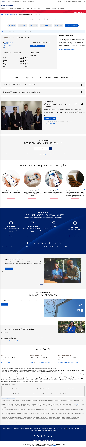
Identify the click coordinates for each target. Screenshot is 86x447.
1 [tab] (41, 285)
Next (83, 270)
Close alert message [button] (82, 31)
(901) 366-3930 (7, 45)
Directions (3, 362)
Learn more (11, 200)
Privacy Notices (54, 445)
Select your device (39, 149)
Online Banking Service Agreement (8, 398)
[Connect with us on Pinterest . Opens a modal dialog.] (44, 436)
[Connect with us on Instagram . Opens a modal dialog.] (38, 436)
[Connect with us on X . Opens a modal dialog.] (48, 436)
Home (2, 14)
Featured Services (22, 25)
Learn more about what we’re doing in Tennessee (11, 340)
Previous (2, 270)
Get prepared (54, 236)
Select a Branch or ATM (79, 12)
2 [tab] (44, 285)
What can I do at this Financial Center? (67, 49)
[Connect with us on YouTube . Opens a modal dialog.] (51, 436)
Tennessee (12, 14)
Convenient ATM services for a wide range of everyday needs (43, 92)
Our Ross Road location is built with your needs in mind (43, 84)
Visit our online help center (49, 123)
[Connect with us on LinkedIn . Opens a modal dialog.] (41, 436)
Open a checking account (32, 236)
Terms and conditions (43, 154)
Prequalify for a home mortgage (29, 246)
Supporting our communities (72, 25)
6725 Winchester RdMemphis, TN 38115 (8, 43)
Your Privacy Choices (73, 428)
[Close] (84, 444)
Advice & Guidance (33, 25)
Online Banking (68, 246)
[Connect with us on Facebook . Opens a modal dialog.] (34, 436)
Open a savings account (7, 246)
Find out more (8, 269)
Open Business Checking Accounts (51, 246)
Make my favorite (8, 47)
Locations (6, 14)
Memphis (17, 14)
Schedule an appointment (37, 46)
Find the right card (11, 236)
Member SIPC (76, 404)
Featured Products (58, 25)
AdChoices (63, 428)
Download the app (75, 236)
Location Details (11, 25)
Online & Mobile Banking (46, 25)
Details (8, 362)
